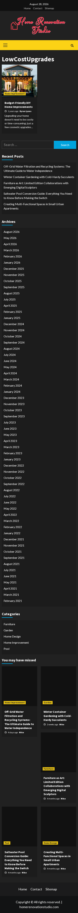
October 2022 (13, 477)
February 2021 (13, 600)
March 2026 (11, 250)
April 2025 (10, 305)
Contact (37, 8)
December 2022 (14, 465)
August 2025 (12, 293)
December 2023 (14, 397)
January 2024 (12, 391)
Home (27, 8)
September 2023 (14, 416)
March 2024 (11, 379)
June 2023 (10, 428)
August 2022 (12, 490)
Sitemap (49, 8)
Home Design (12, 636)
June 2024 (10, 361)
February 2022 (13, 527)
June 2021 (10, 576)
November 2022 (14, 471)
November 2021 (14, 545)
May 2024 (10, 367)
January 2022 (12, 533)
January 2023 (12, 459)
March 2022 (11, 520)
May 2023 (10, 434)
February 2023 (13, 453)
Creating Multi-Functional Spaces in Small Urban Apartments (34, 206)
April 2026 (10, 244)
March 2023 (11, 447)
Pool (6, 648)
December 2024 (14, 324)
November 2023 (14, 404)
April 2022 (10, 514)
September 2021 (14, 557)
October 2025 (13, 281)
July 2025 (10, 299)
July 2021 (10, 570)
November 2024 (14, 330)
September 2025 (14, 287)
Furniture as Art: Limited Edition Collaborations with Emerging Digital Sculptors (36, 185)
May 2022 (10, 508)
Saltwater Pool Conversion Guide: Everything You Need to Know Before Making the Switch (38, 196)
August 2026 (12, 231)
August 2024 (12, 348)
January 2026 (12, 262)
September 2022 (14, 484)
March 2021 (11, 594)
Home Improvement (15, 93)
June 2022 (10, 502)
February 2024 (13, 385)
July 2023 (10, 422)
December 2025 (14, 268)
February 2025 (13, 311)
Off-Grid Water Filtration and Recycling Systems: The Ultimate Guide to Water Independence (37, 168)
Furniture (9, 624)
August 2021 (12, 563)
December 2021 (14, 539)
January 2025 (12, 317)
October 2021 (13, 551)
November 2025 (14, 274)
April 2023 (10, 440)
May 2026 (10, 238)
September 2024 (14, 342)
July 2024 (10, 354)
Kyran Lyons (25, 111)
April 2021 (10, 588)
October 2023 (13, 410)
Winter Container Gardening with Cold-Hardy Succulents (39, 177)
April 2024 (10, 373)
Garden (8, 630)
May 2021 (10, 582)
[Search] (72, 45)
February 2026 (13, 256)
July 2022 (10, 496)
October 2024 (13, 336)
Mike (21, 732)
